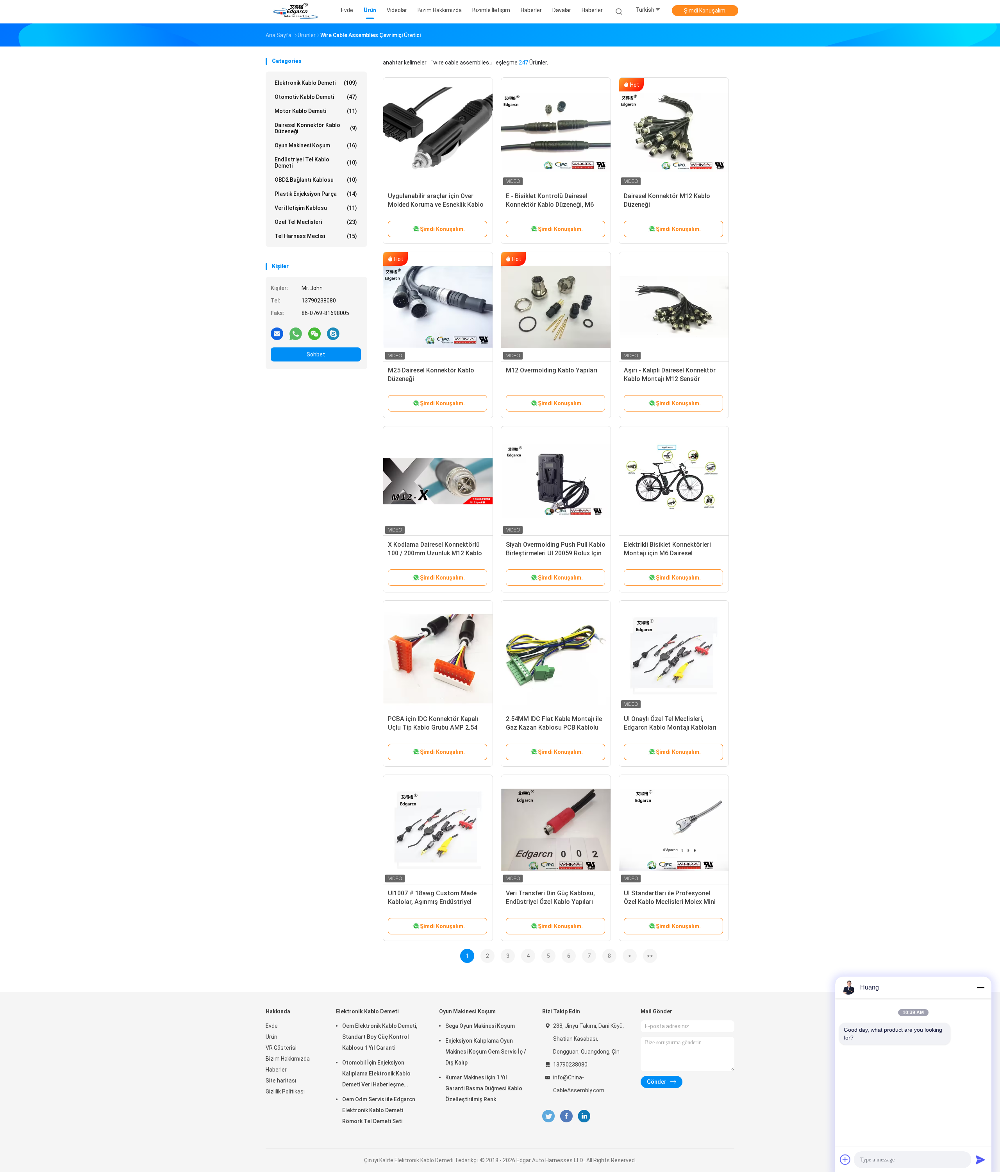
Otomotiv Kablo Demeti (316, 97)
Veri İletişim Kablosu (316, 208)
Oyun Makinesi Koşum (316, 145)
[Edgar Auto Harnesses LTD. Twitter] (548, 1116)
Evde (272, 1026)
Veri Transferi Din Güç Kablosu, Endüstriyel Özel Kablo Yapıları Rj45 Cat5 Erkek (550, 901)
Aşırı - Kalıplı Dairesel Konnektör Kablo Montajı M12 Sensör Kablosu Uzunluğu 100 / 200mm (670, 379)
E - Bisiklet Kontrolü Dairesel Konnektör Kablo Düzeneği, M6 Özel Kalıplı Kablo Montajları (550, 204)
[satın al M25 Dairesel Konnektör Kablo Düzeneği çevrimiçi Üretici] (438, 306)
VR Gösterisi (281, 1048)
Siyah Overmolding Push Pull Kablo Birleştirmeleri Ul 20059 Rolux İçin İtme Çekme (555, 553)
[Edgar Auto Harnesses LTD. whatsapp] (295, 333)
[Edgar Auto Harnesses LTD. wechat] (314, 333)
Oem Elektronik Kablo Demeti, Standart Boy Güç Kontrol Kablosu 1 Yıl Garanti (379, 1037)
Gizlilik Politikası (285, 1091)
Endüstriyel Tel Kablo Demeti (316, 162)
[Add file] (845, 1159)
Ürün (271, 1037)
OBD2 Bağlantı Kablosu (316, 180)
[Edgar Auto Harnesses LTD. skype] (333, 333)
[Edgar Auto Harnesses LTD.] (296, 11)
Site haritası (281, 1080)
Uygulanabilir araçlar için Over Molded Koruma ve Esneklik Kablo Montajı (436, 204)
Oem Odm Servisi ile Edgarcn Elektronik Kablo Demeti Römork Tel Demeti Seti (378, 1110)
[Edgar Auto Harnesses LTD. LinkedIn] (584, 1116)
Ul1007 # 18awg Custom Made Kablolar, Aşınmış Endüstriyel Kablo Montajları (432, 901)
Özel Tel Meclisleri (316, 222)
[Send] (980, 1159)
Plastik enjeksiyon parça (316, 194)
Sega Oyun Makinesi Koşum (480, 1026)
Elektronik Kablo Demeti (316, 83)
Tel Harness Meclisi (316, 236)
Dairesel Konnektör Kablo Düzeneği (316, 128)
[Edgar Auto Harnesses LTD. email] (277, 333)
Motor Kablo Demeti (316, 111)
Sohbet (316, 354)
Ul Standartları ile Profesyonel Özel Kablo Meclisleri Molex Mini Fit (670, 901)
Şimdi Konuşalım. (705, 10)
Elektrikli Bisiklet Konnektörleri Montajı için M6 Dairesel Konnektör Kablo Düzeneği (667, 553)
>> (650, 956)
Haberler (592, 10)
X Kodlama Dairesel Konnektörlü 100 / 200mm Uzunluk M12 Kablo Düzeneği (435, 553)
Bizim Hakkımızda (288, 1059)
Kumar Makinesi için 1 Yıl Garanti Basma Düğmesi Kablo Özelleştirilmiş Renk (483, 1088)
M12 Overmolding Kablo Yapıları (551, 370)
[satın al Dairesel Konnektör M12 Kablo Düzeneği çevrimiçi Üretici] (674, 132)
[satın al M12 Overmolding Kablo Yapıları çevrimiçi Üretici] (556, 306)
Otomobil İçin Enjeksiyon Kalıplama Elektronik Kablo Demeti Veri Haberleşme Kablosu (376, 1074)
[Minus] (980, 987)
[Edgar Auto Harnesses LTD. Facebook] (566, 1116)
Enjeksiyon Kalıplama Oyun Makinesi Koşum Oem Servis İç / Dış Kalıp (485, 1052)
